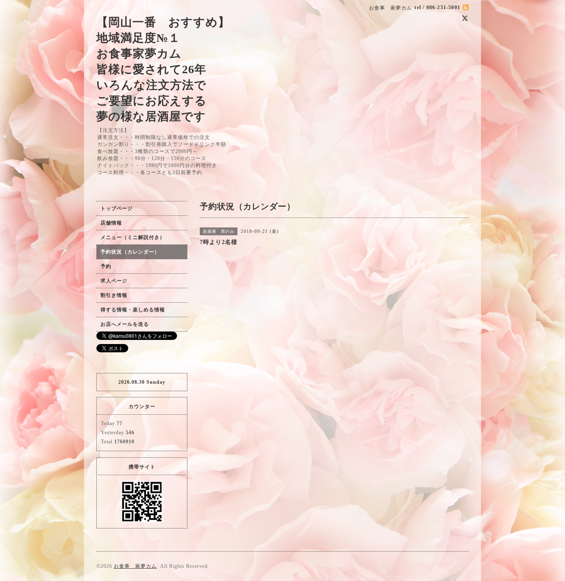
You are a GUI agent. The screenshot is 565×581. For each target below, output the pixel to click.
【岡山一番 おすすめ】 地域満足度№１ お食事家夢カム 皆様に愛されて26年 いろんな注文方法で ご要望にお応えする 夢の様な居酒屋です (163, 69)
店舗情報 (111, 223)
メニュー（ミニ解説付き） (133, 237)
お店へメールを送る (125, 324)
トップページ (117, 208)
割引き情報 (114, 295)
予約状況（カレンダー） (130, 252)
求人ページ (114, 281)
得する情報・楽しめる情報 (133, 310)
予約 (106, 266)
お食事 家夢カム (135, 566)
